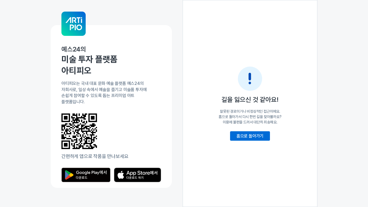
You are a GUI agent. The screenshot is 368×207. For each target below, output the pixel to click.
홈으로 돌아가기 (250, 136)
